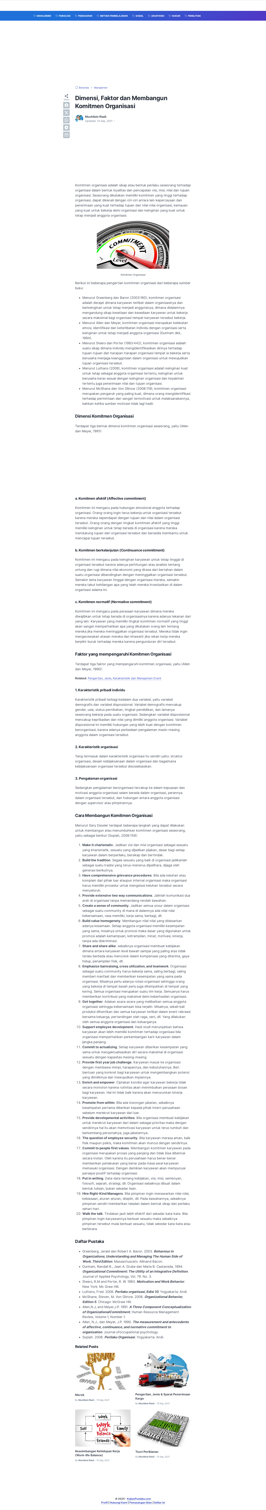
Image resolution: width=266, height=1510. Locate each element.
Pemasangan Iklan (140, 1502)
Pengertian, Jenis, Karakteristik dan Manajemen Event (124, 678)
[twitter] (66, 112)
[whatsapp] (66, 120)
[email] (66, 135)
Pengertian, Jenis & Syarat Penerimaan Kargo (162, 1396)
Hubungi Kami (118, 1502)
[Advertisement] (133, 53)
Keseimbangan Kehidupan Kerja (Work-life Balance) (97, 1453)
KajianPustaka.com (139, 1498)
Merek (79, 1395)
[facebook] (66, 105)
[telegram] (66, 127)
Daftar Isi (159, 1502)
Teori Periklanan (146, 1451)
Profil (104, 1502)
